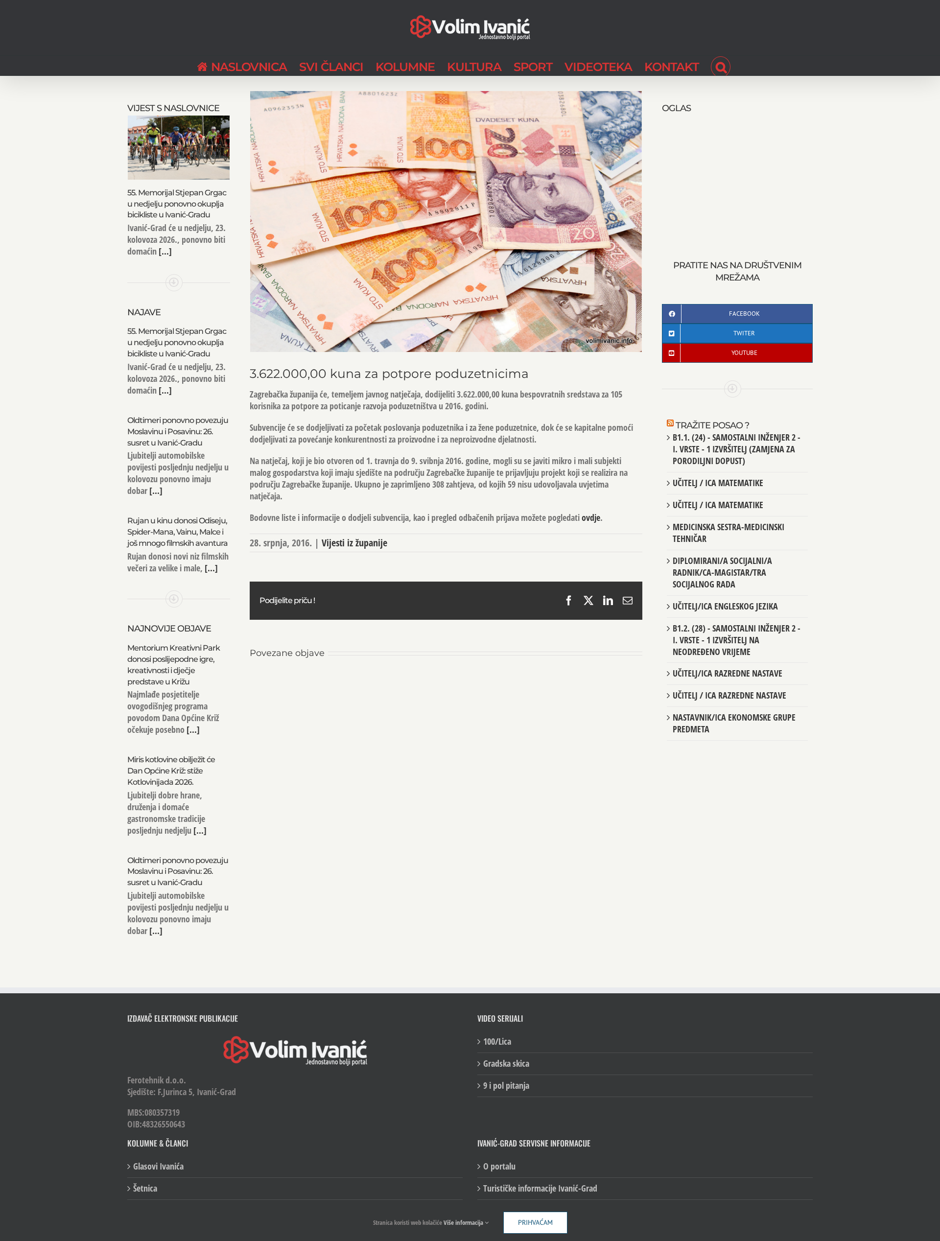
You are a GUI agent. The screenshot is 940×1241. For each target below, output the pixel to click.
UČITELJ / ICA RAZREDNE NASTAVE (729, 695)
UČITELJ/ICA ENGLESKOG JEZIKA (725, 606)
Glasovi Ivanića (158, 1166)
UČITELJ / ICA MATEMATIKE (718, 483)
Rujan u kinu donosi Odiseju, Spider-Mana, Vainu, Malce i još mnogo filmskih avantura (177, 532)
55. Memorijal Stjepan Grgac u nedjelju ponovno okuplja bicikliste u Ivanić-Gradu (176, 204)
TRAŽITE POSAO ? (712, 425)
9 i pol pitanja (506, 1085)
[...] (164, 251)
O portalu (499, 1166)
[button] (720, 65)
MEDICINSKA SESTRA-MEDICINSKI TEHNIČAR (728, 532)
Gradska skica (506, 1063)
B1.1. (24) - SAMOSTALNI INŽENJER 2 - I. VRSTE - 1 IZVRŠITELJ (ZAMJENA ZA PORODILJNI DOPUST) (736, 449)
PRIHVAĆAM (535, 1222)
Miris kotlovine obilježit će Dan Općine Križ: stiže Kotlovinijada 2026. (171, 771)
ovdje (591, 517)
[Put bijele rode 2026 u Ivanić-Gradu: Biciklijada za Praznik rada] (577, 685)
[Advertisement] (737, 176)
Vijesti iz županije (354, 542)
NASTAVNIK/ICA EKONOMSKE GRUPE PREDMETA (734, 723)
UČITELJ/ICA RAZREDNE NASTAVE (727, 673)
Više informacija (464, 1222)
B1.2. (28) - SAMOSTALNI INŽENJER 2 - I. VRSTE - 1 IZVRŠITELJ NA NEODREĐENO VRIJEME (736, 639)
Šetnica (145, 1188)
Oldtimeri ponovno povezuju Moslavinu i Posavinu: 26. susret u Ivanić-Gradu (177, 431)
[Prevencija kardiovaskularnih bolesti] (446, 685)
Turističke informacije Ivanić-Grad (540, 1188)
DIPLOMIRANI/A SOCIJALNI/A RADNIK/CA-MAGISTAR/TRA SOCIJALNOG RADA (722, 572)
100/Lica (497, 1041)
